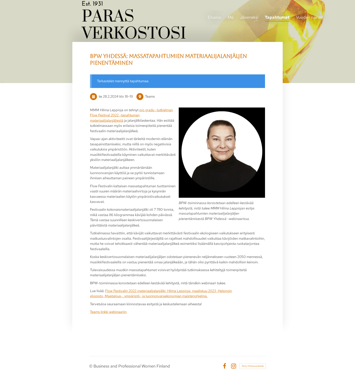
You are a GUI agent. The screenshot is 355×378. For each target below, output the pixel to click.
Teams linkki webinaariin (108, 312)
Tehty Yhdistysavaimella (253, 366)
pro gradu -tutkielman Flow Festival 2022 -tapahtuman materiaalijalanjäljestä (131, 115)
